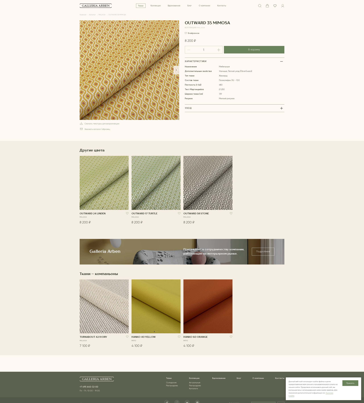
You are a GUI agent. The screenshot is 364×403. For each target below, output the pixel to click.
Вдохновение (174, 6)
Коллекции (156, 6)
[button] (176, 70)
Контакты (221, 6)
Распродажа (172, 386)
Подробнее (263, 251)
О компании (204, 6)
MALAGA (201, 28)
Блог (189, 6)
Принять (350, 383)
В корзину (254, 49)
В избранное (193, 33)
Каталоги (193, 389)
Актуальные (194, 383)
